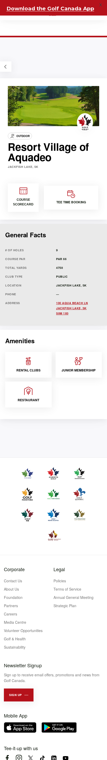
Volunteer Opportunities (23, 630)
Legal (59, 569)
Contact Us (13, 580)
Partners (11, 605)
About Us (11, 589)
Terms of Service (67, 589)
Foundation (13, 597)
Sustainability (14, 647)
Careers (10, 613)
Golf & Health (15, 638)
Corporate (14, 569)
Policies (60, 580)
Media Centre (15, 622)
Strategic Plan (65, 605)
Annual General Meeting (73, 597)
